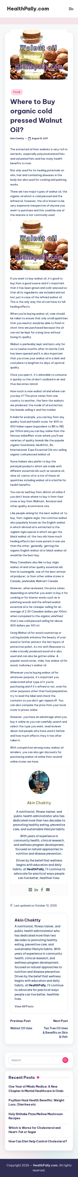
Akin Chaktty (28, 920)
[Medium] (30, 890)
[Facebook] (42, 890)
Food (16, 92)
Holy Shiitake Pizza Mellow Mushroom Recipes (36, 1116)
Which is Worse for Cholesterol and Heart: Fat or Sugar (35, 1130)
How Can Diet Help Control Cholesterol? (38, 1141)
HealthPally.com (28, 8)
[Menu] (71, 9)
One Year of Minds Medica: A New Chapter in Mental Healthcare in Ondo (36, 1089)
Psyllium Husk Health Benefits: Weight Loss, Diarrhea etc (36, 1102)
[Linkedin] (36, 890)
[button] (24, 1006)
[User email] (48, 890)
